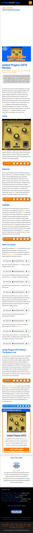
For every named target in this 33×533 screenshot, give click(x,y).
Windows (14, 72)
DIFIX (3, 104)
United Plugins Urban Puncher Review (10, 501)
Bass (18, 70)
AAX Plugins (8, 70)
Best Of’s (21, 524)
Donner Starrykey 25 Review (8, 497)
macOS (25, 70)
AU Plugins (14, 70)
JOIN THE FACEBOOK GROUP (16, 506)
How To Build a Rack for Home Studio (10, 495)
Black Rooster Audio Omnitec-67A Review (11, 499)
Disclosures (28, 526)
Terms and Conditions (20, 526)
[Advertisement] (16, 29)
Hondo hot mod (11, 254)
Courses (16, 524)
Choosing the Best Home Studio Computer (12, 493)
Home (3, 524)
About (25, 524)
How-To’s (12, 524)
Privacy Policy (12, 526)
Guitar (21, 70)
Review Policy (5, 526)
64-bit (3, 70)
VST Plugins (9, 72)
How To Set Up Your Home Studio (16, 527)
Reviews (7, 524)
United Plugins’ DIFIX (11, 386)
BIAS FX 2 (19, 326)
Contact (29, 524)
